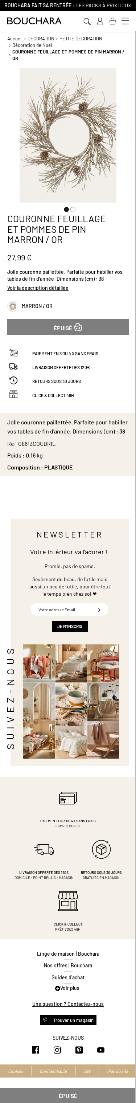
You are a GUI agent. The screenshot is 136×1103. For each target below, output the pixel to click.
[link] (99, 21)
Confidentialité (53, 1071)
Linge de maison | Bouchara (68, 954)
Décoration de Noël (32, 45)
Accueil (14, 38)
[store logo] (34, 20)
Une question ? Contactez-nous (68, 1004)
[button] (65, 208)
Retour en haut (123, 1083)
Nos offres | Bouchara (68, 965)
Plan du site (117, 1071)
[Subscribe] (99, 609)
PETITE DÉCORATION (80, 38)
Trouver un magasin (73, 1020)
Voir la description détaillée (38, 288)
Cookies (15, 1071)
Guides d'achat (68, 977)
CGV (87, 1071)
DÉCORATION (41, 38)
